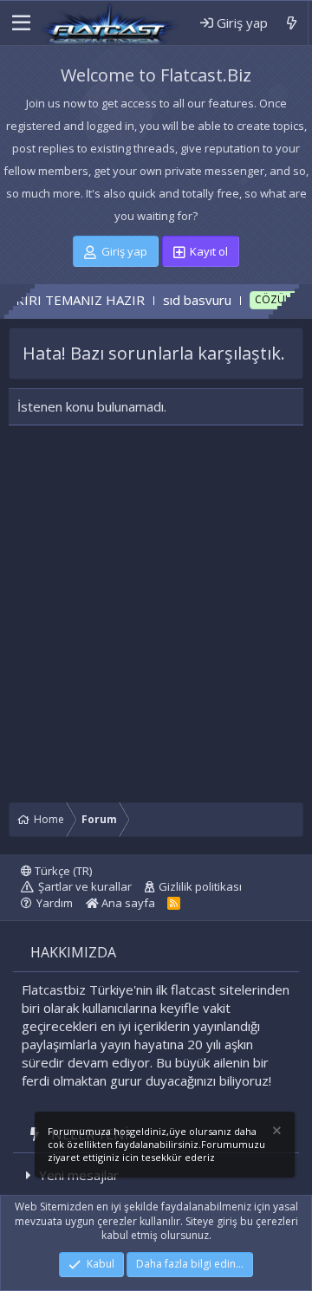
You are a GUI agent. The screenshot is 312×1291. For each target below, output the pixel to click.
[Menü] (20, 23)
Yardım (54, 903)
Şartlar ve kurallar (85, 886)
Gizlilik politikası (200, 886)
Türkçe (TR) (62, 871)
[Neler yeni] (292, 23)
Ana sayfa (127, 903)
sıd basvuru (182, 299)
